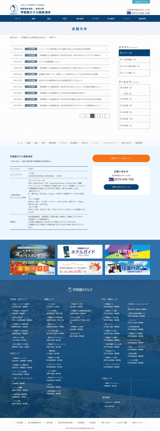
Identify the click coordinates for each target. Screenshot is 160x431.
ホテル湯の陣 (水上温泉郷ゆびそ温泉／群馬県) (80, 320)
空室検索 (142, 18)
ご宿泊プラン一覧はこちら (120, 158)
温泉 (49, 18)
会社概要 (19, 422)
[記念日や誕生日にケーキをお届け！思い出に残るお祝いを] (80, 268)
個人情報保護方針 (34, 422)
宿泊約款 (49, 422)
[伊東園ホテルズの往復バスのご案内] (127, 268)
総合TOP (14, 37)
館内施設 (80, 18)
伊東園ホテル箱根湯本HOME (33, 37)
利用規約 (92, 422)
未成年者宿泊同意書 (65, 422)
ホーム (17, 18)
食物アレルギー (138, 422)
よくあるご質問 (121, 422)
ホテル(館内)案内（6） (132, 66)
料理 (64, 18)
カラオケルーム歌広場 (112, 402)
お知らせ (84, 143)
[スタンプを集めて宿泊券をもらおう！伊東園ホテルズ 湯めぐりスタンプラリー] (32, 252)
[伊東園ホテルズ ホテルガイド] (80, 252)
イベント (126, 18)
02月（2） (128, 93)
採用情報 (81, 422)
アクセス (95, 18)
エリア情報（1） (129, 73)
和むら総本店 (109, 406)
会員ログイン (140, 2)
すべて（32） (128, 53)
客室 (33, 18)
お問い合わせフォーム (120, 187)
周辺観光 (111, 18)
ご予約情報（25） (130, 59)
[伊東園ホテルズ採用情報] (127, 252)
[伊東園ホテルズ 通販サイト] (32, 268)
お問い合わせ (126, 143)
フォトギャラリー (110, 143)
